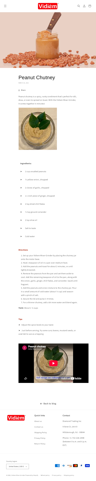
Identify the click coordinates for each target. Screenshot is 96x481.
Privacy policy (56, 475)
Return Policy (39, 444)
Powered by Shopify (31, 475)
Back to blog (50, 403)
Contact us (38, 427)
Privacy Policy (39, 438)
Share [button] (23, 90)
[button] (5, 6)
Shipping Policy (40, 432)
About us (38, 421)
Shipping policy (69, 475)
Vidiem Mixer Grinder (18, 475)
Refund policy (45, 475)
